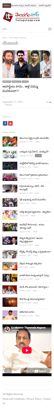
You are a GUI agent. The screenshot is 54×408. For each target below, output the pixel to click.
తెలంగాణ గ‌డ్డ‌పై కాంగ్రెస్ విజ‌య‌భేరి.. (35, 138)
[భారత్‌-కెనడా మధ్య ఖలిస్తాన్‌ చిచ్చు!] (9, 276)
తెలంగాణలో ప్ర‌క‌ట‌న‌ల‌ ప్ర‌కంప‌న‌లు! (34, 175)
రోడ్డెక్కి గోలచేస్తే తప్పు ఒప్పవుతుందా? (35, 251)
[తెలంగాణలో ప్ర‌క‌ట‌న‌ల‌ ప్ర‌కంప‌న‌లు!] (9, 175)
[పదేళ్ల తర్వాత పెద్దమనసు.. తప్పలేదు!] (9, 212)
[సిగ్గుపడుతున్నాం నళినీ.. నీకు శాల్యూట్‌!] (9, 186)
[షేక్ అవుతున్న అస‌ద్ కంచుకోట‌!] (9, 200)
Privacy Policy (34, 398)
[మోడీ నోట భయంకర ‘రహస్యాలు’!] (9, 287)
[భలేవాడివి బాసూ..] (9, 312)
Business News (16, 81)
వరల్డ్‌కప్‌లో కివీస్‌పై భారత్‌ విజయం (34, 163)
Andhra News (7, 81)
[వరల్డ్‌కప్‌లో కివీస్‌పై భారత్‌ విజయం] (9, 164)
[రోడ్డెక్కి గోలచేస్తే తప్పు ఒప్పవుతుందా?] (9, 252)
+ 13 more (25, 81)
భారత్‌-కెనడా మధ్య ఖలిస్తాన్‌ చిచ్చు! (35, 275)
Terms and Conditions (13, 398)
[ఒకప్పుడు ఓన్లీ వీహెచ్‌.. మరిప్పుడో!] (9, 152)
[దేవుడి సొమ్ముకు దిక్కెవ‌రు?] (9, 264)
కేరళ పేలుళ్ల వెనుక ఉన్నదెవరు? (32, 299)
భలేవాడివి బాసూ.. (27, 312)
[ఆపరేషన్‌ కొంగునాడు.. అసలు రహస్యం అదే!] (9, 225)
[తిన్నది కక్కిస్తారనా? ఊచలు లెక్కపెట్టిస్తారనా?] (9, 238)
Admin (8, 104)
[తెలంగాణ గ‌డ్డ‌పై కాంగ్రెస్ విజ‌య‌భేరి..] (9, 138)
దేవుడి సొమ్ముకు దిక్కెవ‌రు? (31, 263)
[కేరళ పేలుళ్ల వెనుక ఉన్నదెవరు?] (9, 299)
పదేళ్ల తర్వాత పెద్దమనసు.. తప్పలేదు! (35, 212)
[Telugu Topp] (27, 16)
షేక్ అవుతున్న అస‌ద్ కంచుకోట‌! (33, 199)
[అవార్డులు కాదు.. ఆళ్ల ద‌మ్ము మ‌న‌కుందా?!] (27, 52)
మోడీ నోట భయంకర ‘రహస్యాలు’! (34, 287)
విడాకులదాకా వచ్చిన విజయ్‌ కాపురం (19, 5)
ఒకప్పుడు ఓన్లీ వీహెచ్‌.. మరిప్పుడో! (34, 151)
